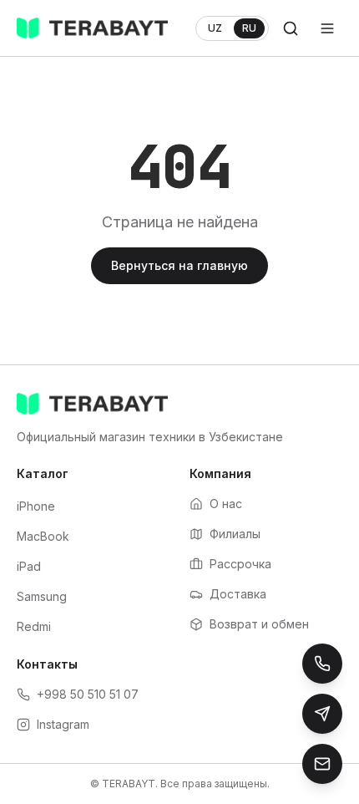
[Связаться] (322, 764)
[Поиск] (291, 28)
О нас (226, 503)
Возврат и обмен (259, 624)
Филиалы (235, 534)
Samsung (42, 596)
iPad (29, 566)
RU (249, 28)
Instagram (63, 724)
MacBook (43, 536)
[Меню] (327, 28)
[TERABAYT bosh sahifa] (92, 28)
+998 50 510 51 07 (88, 694)
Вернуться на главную (179, 265)
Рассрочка (240, 564)
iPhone (36, 506)
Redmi (34, 626)
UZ (215, 28)
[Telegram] (322, 714)
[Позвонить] (322, 664)
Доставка (238, 594)
